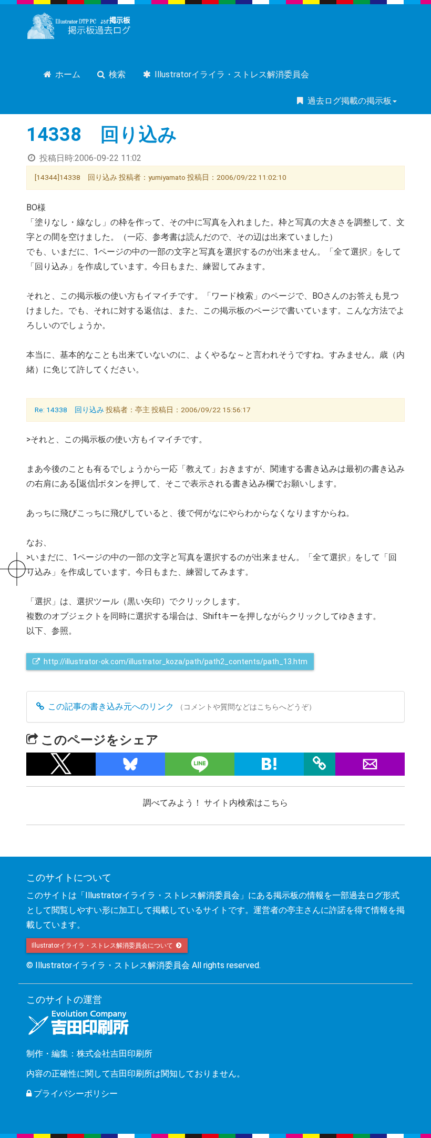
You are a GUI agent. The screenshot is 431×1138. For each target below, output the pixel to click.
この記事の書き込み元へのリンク (110, 707)
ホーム (66, 74)
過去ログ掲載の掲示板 (348, 101)
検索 (116, 74)
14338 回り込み (101, 135)
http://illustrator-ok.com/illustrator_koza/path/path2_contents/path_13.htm (175, 661)
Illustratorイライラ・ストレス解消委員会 (230, 74)
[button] (61, 764)
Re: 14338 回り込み (69, 409)
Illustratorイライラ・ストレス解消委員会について (103, 945)
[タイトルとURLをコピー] (319, 764)
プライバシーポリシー (75, 1094)
